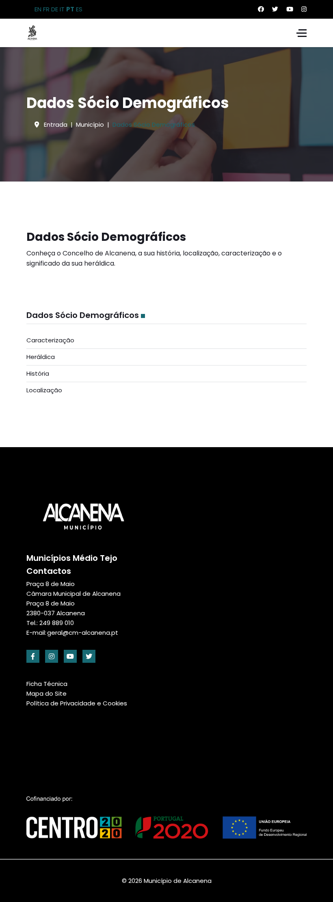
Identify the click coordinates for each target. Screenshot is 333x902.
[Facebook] (261, 9)
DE (54, 9)
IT (62, 9)
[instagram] (51, 656)
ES (79, 9)
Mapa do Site (46, 693)
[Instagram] (304, 9)
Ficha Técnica (46, 683)
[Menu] (301, 33)
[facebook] (32, 656)
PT (70, 9)
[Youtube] (289, 9)
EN (38, 9)
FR (46, 9)
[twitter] (88, 656)
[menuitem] (166, 340)
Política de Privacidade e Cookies (76, 703)
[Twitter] (275, 9)
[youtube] (70, 656)
